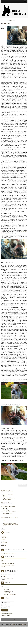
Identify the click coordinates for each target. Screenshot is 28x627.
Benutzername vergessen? (7, 613)
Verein (2, 553)
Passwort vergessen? (5, 615)
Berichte (4, 545)
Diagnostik (4, 542)
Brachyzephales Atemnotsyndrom (10, 524)
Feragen (4, 576)
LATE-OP (5, 525)
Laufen (3, 539)
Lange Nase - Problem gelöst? (9, 523)
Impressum (6, 589)
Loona (4, 522)
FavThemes (23, 624)
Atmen (3, 540)
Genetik (6, 553)
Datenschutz (6, 588)
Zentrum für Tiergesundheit (10, 594)
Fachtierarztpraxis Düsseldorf (8, 575)
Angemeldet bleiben (6, 607)
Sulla (4, 520)
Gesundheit (4, 537)
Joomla (13, 624)
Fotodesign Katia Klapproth (8, 578)
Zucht (3, 544)
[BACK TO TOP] (14, 619)
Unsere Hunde (7, 592)
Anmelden (4, 610)
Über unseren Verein (8, 591)
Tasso (3, 579)
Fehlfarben (10, 553)
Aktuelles (4, 536)
